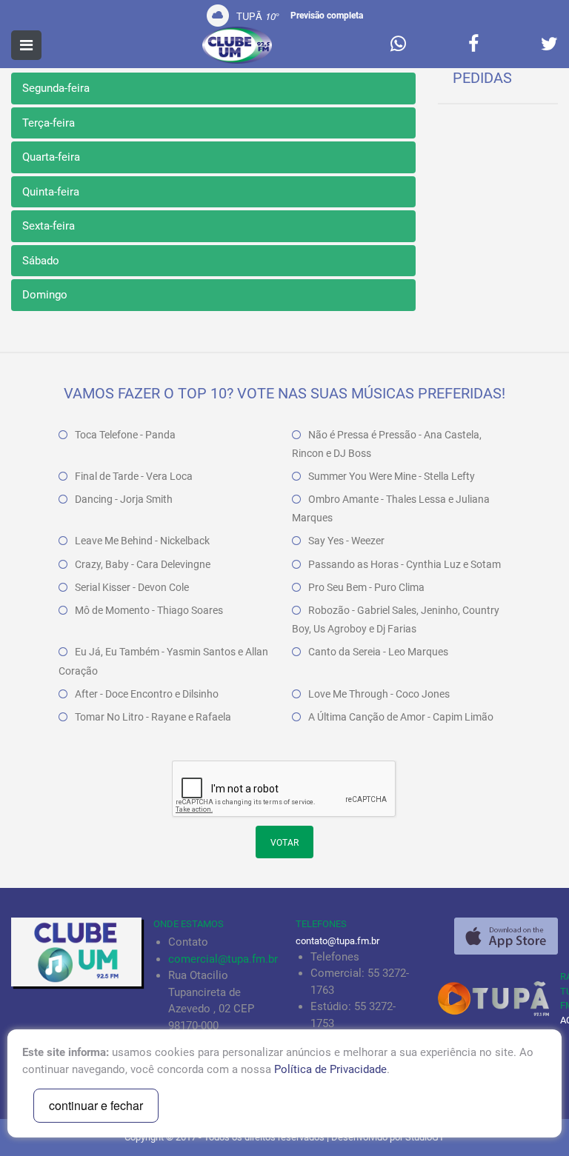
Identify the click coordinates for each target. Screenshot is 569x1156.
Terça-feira (48, 123)
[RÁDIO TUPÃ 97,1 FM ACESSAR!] (498, 998)
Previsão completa (326, 15)
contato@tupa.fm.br (337, 940)
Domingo (44, 294)
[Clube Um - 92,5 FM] (237, 45)
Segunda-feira (56, 88)
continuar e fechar (96, 1105)
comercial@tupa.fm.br (223, 959)
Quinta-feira (50, 191)
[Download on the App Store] (506, 936)
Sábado (40, 260)
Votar (284, 843)
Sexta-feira (48, 226)
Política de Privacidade (330, 1069)
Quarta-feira (51, 157)
